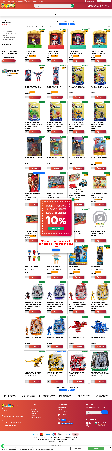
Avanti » (72, 24)
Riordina (60, 410)
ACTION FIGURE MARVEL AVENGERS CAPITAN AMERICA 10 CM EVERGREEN (99, 88)
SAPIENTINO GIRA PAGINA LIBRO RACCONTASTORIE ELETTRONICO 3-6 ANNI (13, 70)
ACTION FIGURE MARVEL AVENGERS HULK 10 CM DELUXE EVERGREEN (34, 124)
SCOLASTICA (81, 11)
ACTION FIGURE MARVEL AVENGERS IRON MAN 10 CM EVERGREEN (55, 124)
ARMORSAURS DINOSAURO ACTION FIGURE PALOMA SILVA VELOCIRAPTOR (99, 304)
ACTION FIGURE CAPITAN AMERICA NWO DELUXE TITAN (33, 87)
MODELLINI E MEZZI (7, 40)
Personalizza (78, 448)
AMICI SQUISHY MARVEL (32, 266)
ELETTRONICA (105, 11)
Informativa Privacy (36, 417)
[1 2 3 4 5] (93, 132)
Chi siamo (33, 415)
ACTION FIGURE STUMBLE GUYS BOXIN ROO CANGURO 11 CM (34, 158)
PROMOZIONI (21, 11)
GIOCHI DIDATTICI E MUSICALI (9, 51)
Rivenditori (33, 413)
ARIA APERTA (64, 11)
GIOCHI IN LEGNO (6, 47)
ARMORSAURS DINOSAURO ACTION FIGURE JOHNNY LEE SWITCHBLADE (33, 304)
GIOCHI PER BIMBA (6, 22)
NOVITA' (13, 11)
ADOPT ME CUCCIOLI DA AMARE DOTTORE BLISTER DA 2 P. (100, 231)
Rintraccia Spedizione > (67, 423)
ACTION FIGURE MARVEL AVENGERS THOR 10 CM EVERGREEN (98, 124)
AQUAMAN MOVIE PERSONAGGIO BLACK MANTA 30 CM (99, 268)
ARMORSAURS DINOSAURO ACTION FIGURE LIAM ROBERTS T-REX (78, 304)
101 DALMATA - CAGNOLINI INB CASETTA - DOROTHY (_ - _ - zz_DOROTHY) (99, 51)
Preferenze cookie (56, 445)
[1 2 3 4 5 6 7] (27, 97)
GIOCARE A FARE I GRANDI (9, 29)
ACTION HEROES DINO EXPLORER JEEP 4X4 (31, 231)
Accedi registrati (62, 407)
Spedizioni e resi (34, 412)
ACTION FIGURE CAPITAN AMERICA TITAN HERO (54, 87)
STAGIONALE (73, 11)
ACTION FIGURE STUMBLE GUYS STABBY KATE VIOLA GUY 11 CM (78, 158)
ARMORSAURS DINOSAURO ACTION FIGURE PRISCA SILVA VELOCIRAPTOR (33, 339)
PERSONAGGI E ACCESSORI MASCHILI (9, 34)
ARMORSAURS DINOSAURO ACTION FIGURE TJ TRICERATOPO (55, 339)
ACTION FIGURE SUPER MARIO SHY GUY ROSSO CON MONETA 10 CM (99, 159)
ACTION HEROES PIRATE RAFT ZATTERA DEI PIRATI (77, 231)
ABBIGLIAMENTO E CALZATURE (50, 11)
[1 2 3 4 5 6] (49, 97)
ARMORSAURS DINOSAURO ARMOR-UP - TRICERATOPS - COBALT (99, 339)
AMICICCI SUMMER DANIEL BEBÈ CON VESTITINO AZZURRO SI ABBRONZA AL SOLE (56, 268)
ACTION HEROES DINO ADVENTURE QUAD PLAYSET (77, 194)
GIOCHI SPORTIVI (6, 45)
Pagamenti (33, 410)
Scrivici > (63, 419)
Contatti (33, 408)
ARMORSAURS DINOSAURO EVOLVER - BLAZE (55, 373)
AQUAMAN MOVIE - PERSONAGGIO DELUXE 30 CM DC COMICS (77, 268)
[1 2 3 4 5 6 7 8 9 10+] (27, 204)
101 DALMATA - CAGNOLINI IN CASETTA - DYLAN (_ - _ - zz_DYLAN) (55, 51)
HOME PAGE (6, 11)
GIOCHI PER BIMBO (7, 25)
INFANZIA (37, 11)
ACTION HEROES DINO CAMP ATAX (99, 194)
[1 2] (71, 97)
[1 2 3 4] (27, 132)
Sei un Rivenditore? (90, 1)
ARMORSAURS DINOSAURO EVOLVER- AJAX (76, 373)
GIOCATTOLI (29, 11)
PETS (56, 14)
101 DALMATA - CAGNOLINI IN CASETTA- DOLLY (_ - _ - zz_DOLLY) (77, 51)
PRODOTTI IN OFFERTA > (10, 425)
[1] (27, 61)
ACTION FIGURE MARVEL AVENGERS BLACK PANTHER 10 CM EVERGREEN (77, 88)
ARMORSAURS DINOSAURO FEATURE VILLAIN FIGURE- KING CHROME (100, 373)
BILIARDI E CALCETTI (8, 42)
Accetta (96, 448)
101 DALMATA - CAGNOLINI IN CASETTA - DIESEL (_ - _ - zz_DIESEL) (33, 51)
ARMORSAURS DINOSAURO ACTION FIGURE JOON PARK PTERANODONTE (55, 304)
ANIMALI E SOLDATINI (8, 27)
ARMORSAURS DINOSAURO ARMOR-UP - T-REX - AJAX (76, 338)
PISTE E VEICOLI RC (7, 31)
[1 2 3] (49, 61)
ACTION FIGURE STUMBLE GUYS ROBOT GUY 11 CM (56, 158)
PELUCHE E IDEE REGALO (93, 11)
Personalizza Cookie (63, 412)
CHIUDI (110, 447)
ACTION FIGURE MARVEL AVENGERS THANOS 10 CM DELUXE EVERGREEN (76, 124)
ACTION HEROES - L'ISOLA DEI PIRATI (55, 194)
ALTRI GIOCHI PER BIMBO (9, 37)
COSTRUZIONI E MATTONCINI (9, 53)
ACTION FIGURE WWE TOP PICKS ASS (32, 194)
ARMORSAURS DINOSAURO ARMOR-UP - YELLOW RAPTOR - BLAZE (34, 373)
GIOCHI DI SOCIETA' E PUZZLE (9, 49)
